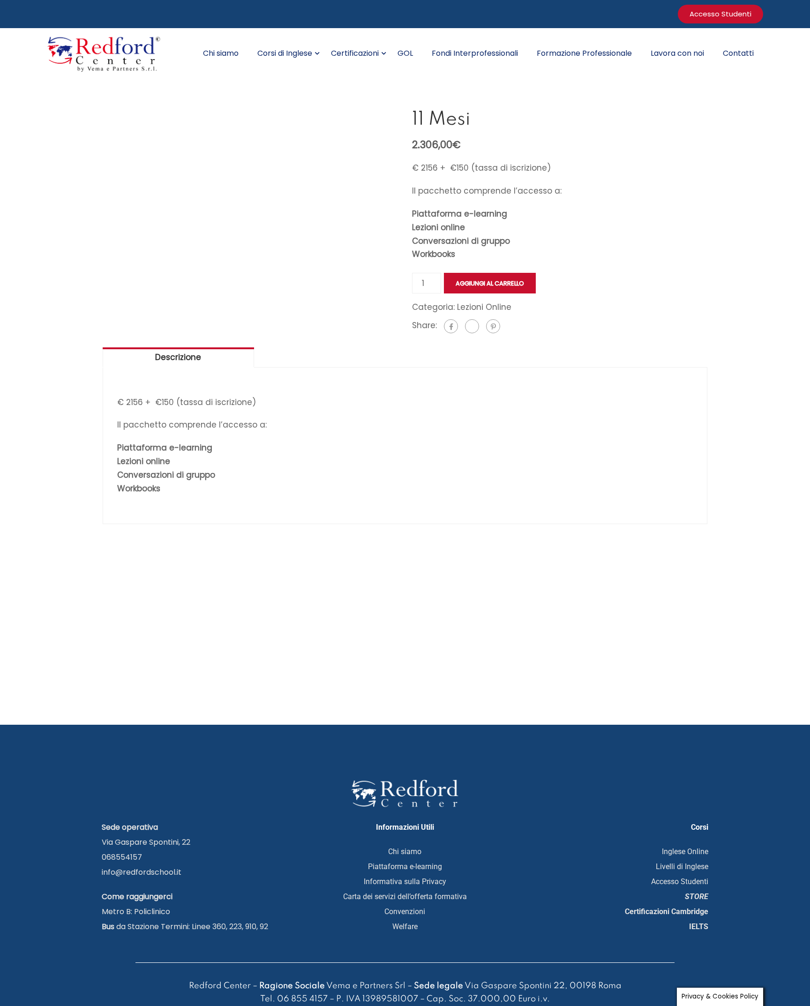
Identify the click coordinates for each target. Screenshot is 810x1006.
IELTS (698, 926)
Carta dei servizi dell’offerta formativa (405, 896)
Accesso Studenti (679, 881)
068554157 (122, 857)
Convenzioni (404, 911)
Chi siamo (221, 53)
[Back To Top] (770, 961)
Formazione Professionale (584, 53)
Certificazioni (355, 53)
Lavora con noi (677, 53)
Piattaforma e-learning (405, 866)
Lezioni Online (484, 307)
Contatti (738, 53)
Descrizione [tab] (178, 357)
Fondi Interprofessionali (475, 53)
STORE (696, 896)
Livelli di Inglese (682, 866)
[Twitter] (472, 326)
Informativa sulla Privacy (405, 881)
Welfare (405, 926)
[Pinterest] (493, 326)
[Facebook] (451, 326)
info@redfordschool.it (141, 872)
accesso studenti (720, 14)
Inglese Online (685, 851)
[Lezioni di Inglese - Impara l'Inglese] (105, 53)
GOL (405, 53)
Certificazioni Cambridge (666, 911)
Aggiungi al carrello (490, 283)
